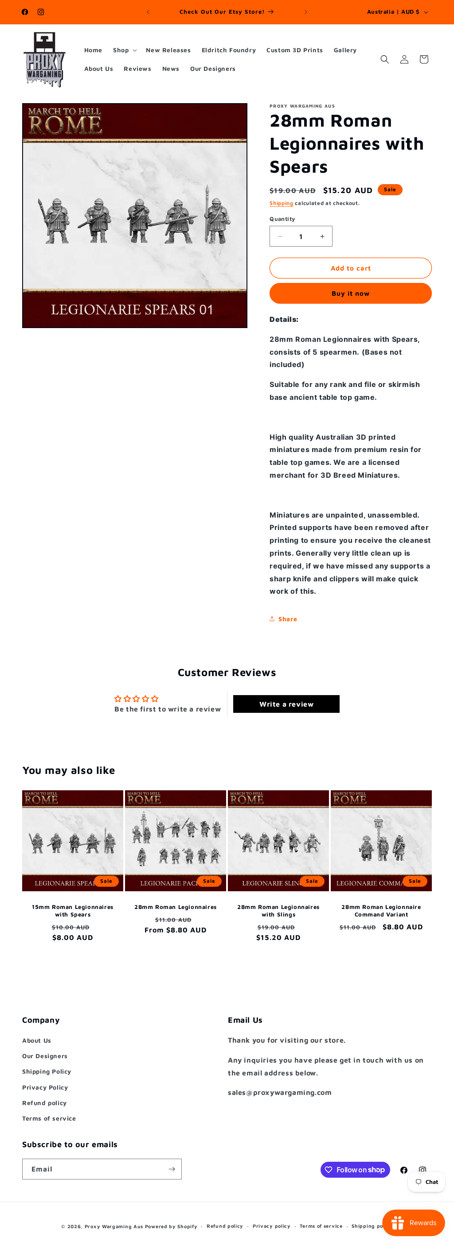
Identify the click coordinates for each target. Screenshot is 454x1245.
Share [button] (287, 618)
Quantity (282, 218)
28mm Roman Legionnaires (175, 906)
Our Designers (45, 1055)
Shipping (282, 203)
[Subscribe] (171, 1169)
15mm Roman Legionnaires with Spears (73, 910)
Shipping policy (372, 1226)
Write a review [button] (286, 704)
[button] (124, 50)
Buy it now (351, 293)
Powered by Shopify (171, 1226)
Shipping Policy (46, 1071)
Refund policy (44, 1102)
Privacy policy (272, 1226)
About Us (36, 1040)
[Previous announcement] (148, 12)
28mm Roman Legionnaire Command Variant (381, 910)
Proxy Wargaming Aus (114, 1226)
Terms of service (49, 1118)
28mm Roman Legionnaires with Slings (278, 910)
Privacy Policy (45, 1087)
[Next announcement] (306, 12)
